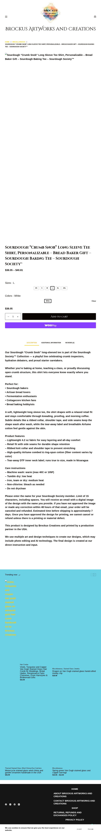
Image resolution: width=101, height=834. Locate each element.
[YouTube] (19, 804)
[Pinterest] (15, 804)
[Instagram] (10, 804)
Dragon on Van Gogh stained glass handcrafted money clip (74, 672)
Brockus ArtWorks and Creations (50, 29)
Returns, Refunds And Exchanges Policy (68, 814)
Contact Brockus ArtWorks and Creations (74, 802)
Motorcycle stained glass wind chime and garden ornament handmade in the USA (24, 771)
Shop (75, 808)
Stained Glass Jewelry (72, 669)
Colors (13, 295)
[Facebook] (6, 804)
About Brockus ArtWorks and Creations (73, 794)
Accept (79, 829)
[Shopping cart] (95, 17)
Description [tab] (32, 343)
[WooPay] (50, 325)
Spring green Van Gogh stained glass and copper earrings (71, 771)
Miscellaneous (57, 669)
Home (74, 789)
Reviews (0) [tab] (69, 343)
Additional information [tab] (51, 343)
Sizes (10, 283)
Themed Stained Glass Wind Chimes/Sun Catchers (23, 768)
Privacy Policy (75, 820)
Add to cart (59, 316)
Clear (94, 301)
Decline (90, 829)
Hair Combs (24, 664)
